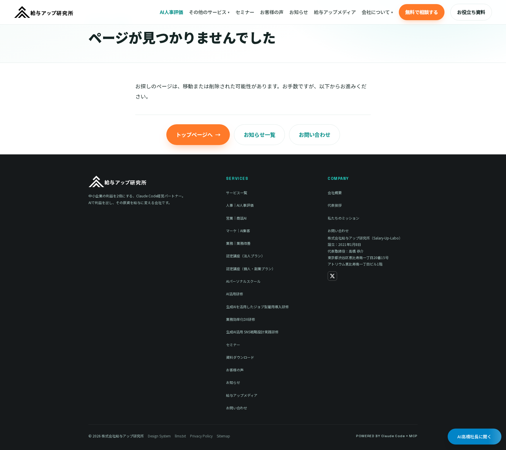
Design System (159, 435)
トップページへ (198, 134)
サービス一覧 (236, 192)
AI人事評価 (171, 11)
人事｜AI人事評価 (240, 205)
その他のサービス (209, 11)
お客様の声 (271, 11)
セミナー (244, 11)
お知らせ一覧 (259, 134)
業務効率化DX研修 (240, 319)
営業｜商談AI (236, 217)
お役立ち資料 (471, 11)
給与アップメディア (335, 11)
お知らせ (298, 11)
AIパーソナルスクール (243, 281)
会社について (377, 11)
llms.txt (180, 435)
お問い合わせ (314, 134)
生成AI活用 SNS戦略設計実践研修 (252, 331)
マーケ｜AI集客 (238, 230)
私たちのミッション (343, 217)
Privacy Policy (201, 435)
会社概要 (335, 192)
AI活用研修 (234, 293)
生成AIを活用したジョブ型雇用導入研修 (257, 306)
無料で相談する (421, 11)
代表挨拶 (335, 205)
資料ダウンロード (240, 357)
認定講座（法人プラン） (245, 255)
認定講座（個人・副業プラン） (250, 268)
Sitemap (223, 435)
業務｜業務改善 (238, 243)
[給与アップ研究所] (44, 12)
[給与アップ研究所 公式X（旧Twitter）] (332, 276)
